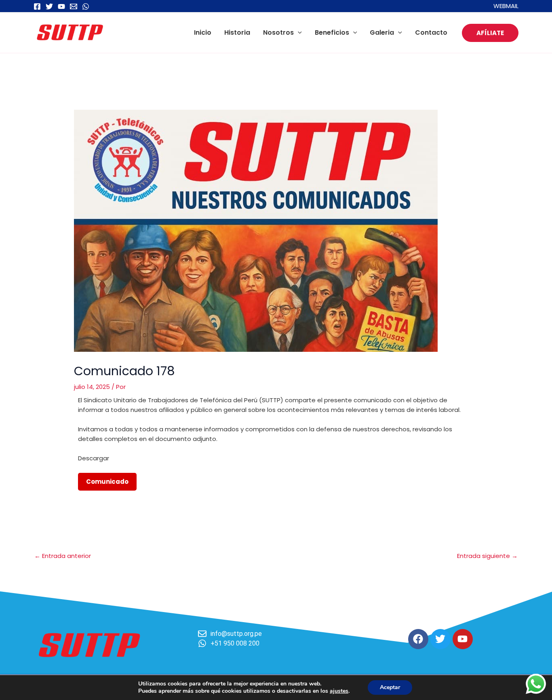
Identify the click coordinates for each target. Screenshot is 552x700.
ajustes (339, 691)
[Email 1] (73, 6)
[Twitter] (49, 6)
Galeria (382, 32)
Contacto (431, 32)
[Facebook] (37, 6)
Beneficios (332, 32)
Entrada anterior (62, 556)
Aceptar (390, 687)
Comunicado (107, 481)
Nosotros (278, 32)
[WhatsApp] (85, 6)
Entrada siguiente (487, 556)
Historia (237, 32)
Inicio (202, 32)
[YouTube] (61, 6)
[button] (298, 32)
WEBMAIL (505, 6)
